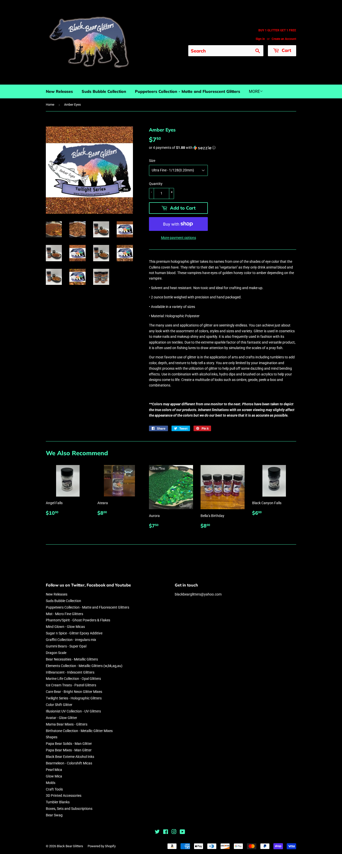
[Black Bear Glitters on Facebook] (165, 832)
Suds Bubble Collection (104, 91)
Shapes (51, 737)
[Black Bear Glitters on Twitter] (157, 832)
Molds (50, 783)
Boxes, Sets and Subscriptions (69, 809)
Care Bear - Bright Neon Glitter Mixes (74, 692)
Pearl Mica (54, 770)
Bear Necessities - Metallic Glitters (72, 659)
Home (50, 104)
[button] (222, 147)
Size (152, 161)
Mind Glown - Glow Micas (65, 627)
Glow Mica (54, 776)
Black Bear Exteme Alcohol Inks (70, 757)
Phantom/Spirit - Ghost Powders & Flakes (78, 620)
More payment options (178, 238)
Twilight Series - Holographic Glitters (74, 698)
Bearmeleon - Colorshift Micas (69, 763)
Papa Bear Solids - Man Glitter (69, 744)
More (254, 91)
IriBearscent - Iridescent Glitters (70, 672)
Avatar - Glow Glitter (61, 718)
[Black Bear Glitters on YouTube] (182, 832)
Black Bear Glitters (70, 846)
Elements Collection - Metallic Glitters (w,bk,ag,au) (84, 666)
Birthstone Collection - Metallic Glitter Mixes (79, 731)
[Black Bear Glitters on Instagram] (174, 832)
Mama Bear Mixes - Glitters (66, 724)
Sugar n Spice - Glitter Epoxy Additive (74, 633)
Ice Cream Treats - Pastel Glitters (71, 685)
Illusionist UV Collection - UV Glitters (73, 711)
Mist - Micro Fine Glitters (64, 614)
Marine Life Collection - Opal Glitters (73, 679)
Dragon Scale (56, 653)
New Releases (59, 91)
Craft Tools (54, 789)
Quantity (155, 184)
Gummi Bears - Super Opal (66, 646)
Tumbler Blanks (58, 802)
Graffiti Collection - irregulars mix (71, 640)
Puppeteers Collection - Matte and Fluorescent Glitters (187, 91)
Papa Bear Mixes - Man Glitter (69, 750)
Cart (285, 50)
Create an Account (284, 39)
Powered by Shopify (102, 846)
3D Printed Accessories (63, 796)
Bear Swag (54, 815)
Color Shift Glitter (59, 705)
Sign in (260, 39)
